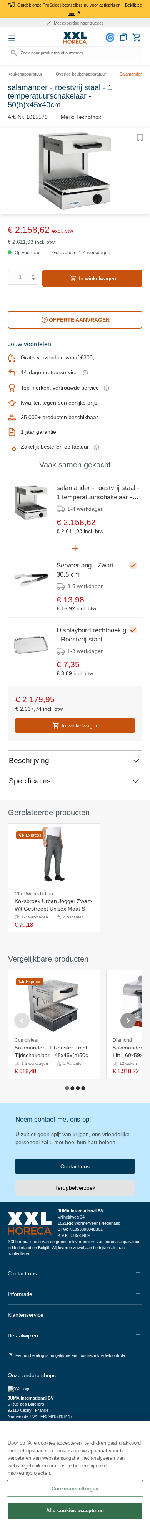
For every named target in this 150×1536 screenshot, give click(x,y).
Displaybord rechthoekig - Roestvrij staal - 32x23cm (91, 635)
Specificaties (30, 781)
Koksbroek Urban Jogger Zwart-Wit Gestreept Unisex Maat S (54, 905)
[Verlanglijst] (123, 38)
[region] (75, 1478)
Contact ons (75, 1166)
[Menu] (12, 38)
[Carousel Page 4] (83, 1088)
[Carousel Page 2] (72, 1088)
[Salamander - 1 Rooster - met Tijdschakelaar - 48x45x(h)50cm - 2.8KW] (54, 1003)
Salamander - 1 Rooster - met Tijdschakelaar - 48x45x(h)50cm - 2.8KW (54, 1051)
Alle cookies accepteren (75, 1510)
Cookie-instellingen (75, 1489)
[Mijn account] (111, 38)
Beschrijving (29, 760)
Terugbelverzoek (75, 1188)
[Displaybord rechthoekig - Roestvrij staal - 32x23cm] (31, 645)
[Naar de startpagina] (75, 38)
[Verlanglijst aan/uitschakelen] (140, 137)
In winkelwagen (96, 278)
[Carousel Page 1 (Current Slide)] (67, 1088)
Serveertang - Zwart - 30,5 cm (87, 570)
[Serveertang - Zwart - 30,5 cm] (31, 580)
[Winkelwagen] (136, 38)
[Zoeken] (13, 53)
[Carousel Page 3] (78, 1088)
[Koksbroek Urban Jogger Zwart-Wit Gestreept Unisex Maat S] (54, 857)
